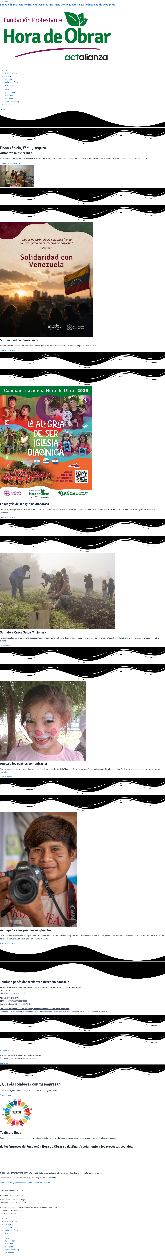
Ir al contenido (6, 1)
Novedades (9, 85)
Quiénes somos (11, 73)
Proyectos (8, 76)
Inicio (6, 70)
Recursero (8, 79)
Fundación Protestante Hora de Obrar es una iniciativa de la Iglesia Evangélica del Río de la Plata (58, 4)
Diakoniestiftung (11, 82)
